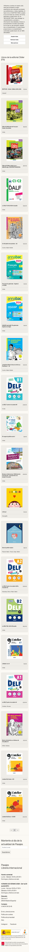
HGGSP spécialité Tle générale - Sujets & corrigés (10, 326)
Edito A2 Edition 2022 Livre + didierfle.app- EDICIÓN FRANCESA (11, 166)
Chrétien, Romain (6, 706)
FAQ (2, 920)
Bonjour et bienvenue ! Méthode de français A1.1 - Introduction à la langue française (11, 475)
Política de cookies (7, 914)
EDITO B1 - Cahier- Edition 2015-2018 (11, 89)
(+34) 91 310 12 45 (6, 906)
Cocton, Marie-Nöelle (7, 247)
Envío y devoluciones (7, 912)
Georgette (4, 516)
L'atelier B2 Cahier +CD (8, 779)
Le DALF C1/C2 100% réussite (9, 205)
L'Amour (4, 512)
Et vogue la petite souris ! (8, 436)
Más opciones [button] (14, 43)
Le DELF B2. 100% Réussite (9, 626)
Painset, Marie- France (7, 551)
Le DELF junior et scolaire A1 (9, 702)
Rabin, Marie (14, 591)
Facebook (13, 924)
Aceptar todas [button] (14, 36)
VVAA (3, 132)
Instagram (4, 924)
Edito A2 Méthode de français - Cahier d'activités (10, 127)
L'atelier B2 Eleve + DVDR (8, 816)
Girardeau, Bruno (6, 591)
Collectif (4, 93)
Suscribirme (6, 852)
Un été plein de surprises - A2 (9, 243)
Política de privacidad (7, 917)
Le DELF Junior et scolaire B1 (9, 404)
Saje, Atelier (17, 551)
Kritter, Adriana (5, 745)
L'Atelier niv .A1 (6, 663)
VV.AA (3, 409)
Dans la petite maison (7, 547)
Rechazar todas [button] (14, 39)
